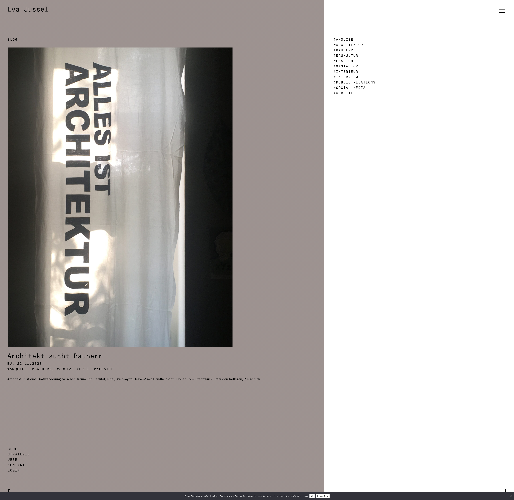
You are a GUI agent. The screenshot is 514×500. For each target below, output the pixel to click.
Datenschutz (322, 496)
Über (13, 459)
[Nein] (510, 496)
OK (312, 496)
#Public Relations (355, 82)
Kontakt (16, 465)
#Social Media (350, 87)
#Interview (346, 77)
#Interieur (346, 71)
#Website (343, 93)
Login (14, 470)
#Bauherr (343, 50)
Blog (13, 39)
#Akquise (343, 39)
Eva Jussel (28, 9)
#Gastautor (346, 66)
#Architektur (348, 45)
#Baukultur (346, 55)
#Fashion (343, 61)
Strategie (19, 454)
